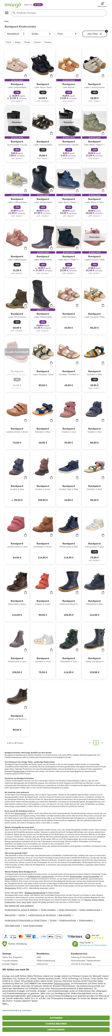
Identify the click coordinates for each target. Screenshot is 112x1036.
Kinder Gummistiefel (91, 876)
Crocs (18, 902)
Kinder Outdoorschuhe (89, 909)
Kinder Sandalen (48, 909)
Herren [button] (37, 42)
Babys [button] (18, 42)
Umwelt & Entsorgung (81, 964)
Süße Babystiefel (12, 925)
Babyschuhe (10, 915)
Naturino (87, 900)
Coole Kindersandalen (33, 925)
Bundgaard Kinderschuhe (35, 893)
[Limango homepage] (13, 4)
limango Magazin (10, 964)
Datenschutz (42, 964)
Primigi (95, 900)
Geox (24, 902)
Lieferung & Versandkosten (83, 957)
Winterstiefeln (10, 879)
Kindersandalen (76, 876)
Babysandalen (65, 915)
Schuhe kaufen (20, 813)
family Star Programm (12, 957)
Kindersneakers (86, 920)
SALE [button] (8, 42)
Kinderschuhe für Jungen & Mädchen (21, 909)
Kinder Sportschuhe (68, 909)
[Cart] (25, 75)
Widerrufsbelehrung (46, 960)
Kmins (43, 902)
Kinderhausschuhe (67, 920)
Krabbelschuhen (34, 876)
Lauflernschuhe (47, 876)
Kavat (29, 902)
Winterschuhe (10, 888)
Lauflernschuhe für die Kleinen (42, 915)
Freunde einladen (10, 960)
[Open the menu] (7, 12)
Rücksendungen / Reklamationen (85, 960)
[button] (16, 34)
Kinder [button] (27, 42)
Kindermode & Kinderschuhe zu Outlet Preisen (26, 920)
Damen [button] (48, 42)
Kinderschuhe (19, 771)
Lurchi (34, 902)
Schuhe (22, 915)
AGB (39, 957)
